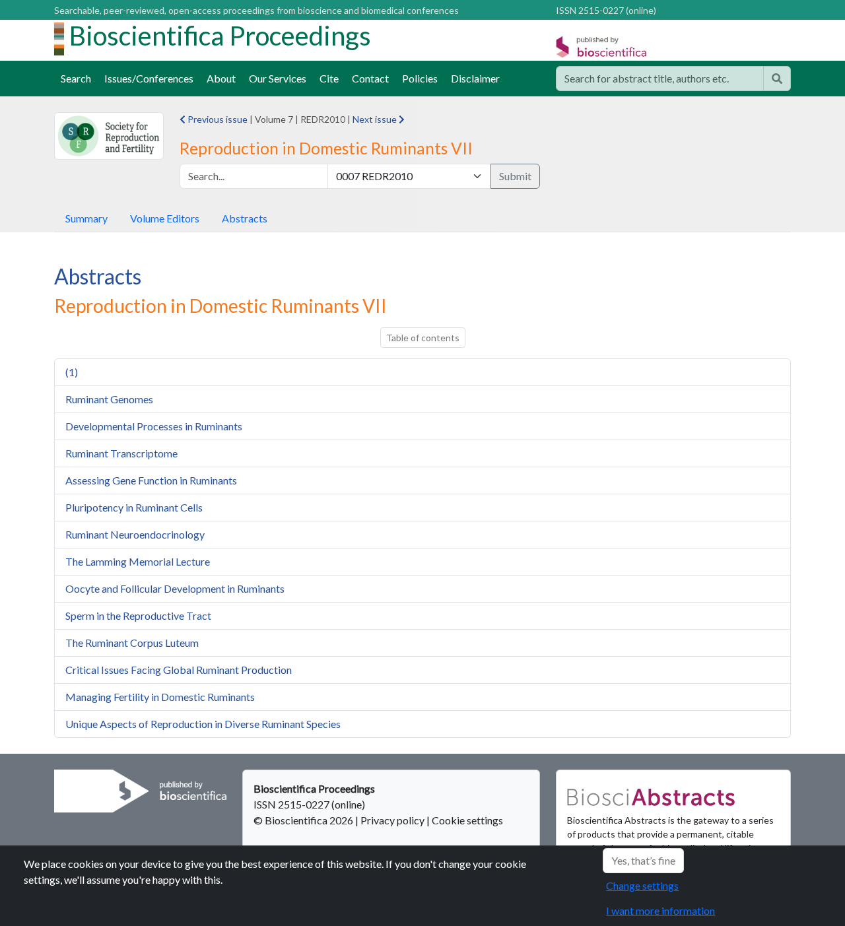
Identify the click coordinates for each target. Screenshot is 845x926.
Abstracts (244, 218)
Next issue (376, 119)
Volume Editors (164, 218)
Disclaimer (475, 78)
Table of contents (422, 337)
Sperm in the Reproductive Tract (138, 615)
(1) (71, 372)
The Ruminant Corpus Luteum (132, 642)
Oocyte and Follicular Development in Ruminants (175, 588)
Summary (86, 218)
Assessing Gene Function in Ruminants (151, 480)
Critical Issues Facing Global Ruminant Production (178, 669)
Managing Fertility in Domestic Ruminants (160, 696)
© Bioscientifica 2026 (304, 820)
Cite (329, 78)
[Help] (777, 78)
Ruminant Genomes (109, 399)
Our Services (277, 78)
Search (76, 78)
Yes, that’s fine (643, 860)
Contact (370, 78)
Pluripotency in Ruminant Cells (134, 507)
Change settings (642, 885)
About (221, 78)
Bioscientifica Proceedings (220, 35)
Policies (420, 78)
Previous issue (217, 119)
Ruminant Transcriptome (121, 453)
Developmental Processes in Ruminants (153, 426)
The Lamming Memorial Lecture (137, 561)
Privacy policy (392, 820)
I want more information (660, 910)
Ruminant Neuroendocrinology (135, 534)
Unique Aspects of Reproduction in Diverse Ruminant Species (203, 723)
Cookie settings (467, 820)
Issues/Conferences (148, 78)
